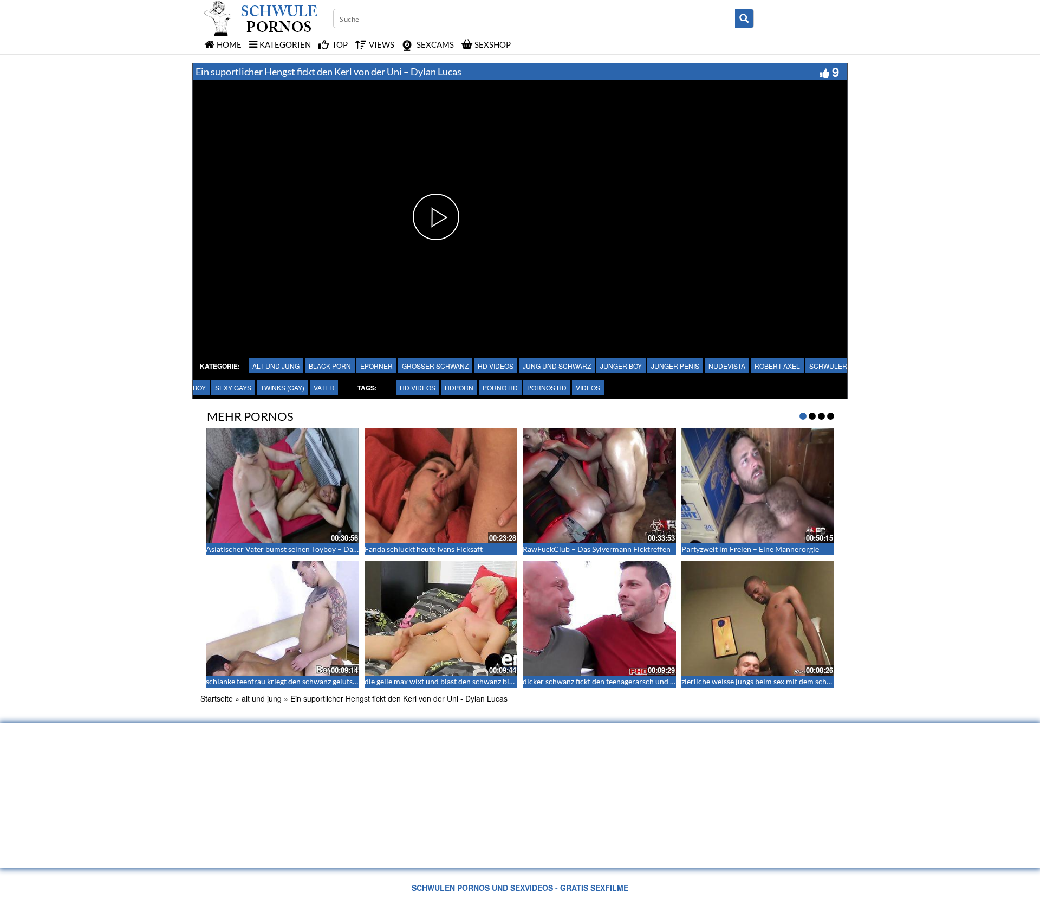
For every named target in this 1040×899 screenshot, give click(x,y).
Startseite (216, 698)
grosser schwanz (435, 365)
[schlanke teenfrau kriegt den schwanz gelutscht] (282, 618)
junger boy (621, 365)
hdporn (459, 387)
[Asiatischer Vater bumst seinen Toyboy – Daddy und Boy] (282, 485)
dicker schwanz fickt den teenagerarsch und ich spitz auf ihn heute (633, 681)
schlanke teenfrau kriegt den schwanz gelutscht (284, 681)
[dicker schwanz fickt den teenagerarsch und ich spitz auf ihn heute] (599, 618)
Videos (588, 387)
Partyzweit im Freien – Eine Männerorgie (750, 549)
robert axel (777, 365)
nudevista (726, 365)
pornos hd (547, 387)
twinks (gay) (282, 387)
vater (324, 387)
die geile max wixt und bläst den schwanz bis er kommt (456, 681)
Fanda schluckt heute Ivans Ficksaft (424, 549)
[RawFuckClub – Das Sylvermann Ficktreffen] (599, 485)
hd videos (496, 365)
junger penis (675, 365)
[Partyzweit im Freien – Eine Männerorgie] (758, 485)
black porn (330, 365)
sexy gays (233, 387)
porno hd (500, 387)
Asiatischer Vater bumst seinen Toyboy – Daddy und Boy (300, 549)
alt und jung (276, 365)
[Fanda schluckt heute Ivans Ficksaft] (441, 485)
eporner (376, 365)
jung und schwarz (557, 365)
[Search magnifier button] (744, 18)
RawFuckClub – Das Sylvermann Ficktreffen (597, 549)
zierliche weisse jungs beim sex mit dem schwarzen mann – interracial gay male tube (821, 681)
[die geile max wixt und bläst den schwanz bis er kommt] (441, 618)
